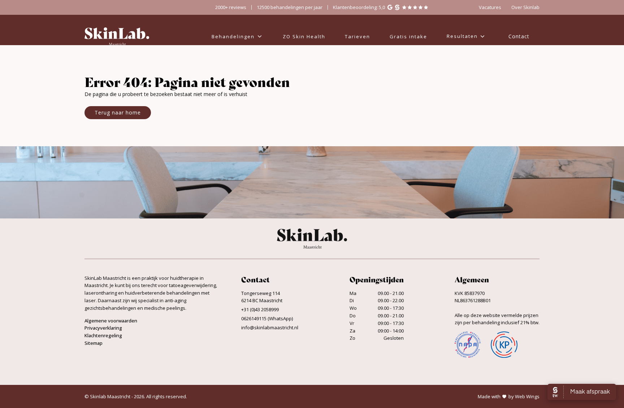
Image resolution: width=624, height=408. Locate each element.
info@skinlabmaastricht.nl (269, 327)
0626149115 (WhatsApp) (267, 318)
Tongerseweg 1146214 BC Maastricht (261, 297)
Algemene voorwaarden (110, 320)
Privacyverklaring (103, 328)
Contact (518, 36)
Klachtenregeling (103, 335)
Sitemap (93, 343)
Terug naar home (118, 112)
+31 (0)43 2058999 (260, 309)
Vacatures (490, 7)
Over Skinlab (525, 7)
